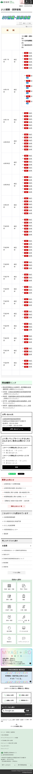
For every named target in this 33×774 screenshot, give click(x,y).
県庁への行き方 (6, 765)
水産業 (4, 546)
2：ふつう (19, 450)
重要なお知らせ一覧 (16, 506)
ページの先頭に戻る (16, 726)
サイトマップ (5, 748)
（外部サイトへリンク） (16, 389)
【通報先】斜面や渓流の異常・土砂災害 (16, 501)
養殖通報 (5, 562)
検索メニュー (31, 2)
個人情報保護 (5, 735)
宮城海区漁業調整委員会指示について (13, 558)
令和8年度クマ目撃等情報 (12, 484)
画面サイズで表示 (27, 23)
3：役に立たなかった (10, 452)
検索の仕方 (28, 714)
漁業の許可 (6, 554)
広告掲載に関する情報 (7, 740)
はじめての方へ (6, 745)
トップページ (4, 719)
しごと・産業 (11, 719)
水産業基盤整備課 (9, 517)
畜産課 (6, 533)
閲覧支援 (26, 2)
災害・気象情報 (22, 2)
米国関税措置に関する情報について (15, 496)
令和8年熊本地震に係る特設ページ (15, 488)
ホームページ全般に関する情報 (9, 743)
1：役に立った (8, 450)
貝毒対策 (5, 566)
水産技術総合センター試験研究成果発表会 (15, 550)
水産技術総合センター (11, 529)
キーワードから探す (8, 707)
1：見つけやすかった (10, 460)
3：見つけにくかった (10, 463)
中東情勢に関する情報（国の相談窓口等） (17, 492)
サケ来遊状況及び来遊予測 (12, 521)
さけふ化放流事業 (9, 525)
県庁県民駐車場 (22, 765)
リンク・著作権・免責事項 (8, 732)
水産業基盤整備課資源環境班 (11, 419)
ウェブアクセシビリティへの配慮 (10, 737)
